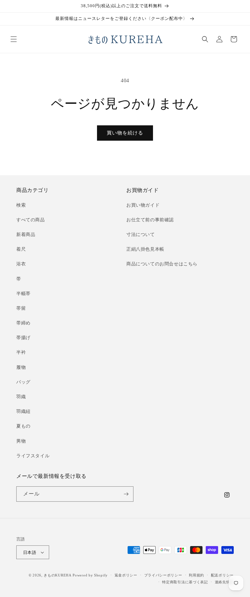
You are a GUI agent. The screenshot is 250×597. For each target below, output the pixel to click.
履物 (21, 367)
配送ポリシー (222, 575)
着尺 (21, 249)
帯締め (23, 323)
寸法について (140, 234)
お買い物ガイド (143, 205)
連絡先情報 (224, 582)
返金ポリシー (126, 575)
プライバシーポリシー (163, 575)
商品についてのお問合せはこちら (162, 263)
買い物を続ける (125, 132)
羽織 (21, 396)
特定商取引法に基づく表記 (185, 582)
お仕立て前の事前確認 (150, 219)
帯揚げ (23, 337)
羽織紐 (23, 411)
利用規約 (196, 575)
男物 (21, 441)
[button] (14, 39)
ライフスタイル (32, 455)
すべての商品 (30, 219)
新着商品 (25, 234)
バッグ (23, 382)
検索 (21, 205)
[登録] (126, 494)
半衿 (21, 352)
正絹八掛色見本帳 (145, 249)
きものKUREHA (57, 575)
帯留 (21, 308)
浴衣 (21, 263)
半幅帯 (23, 293)
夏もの (23, 426)
